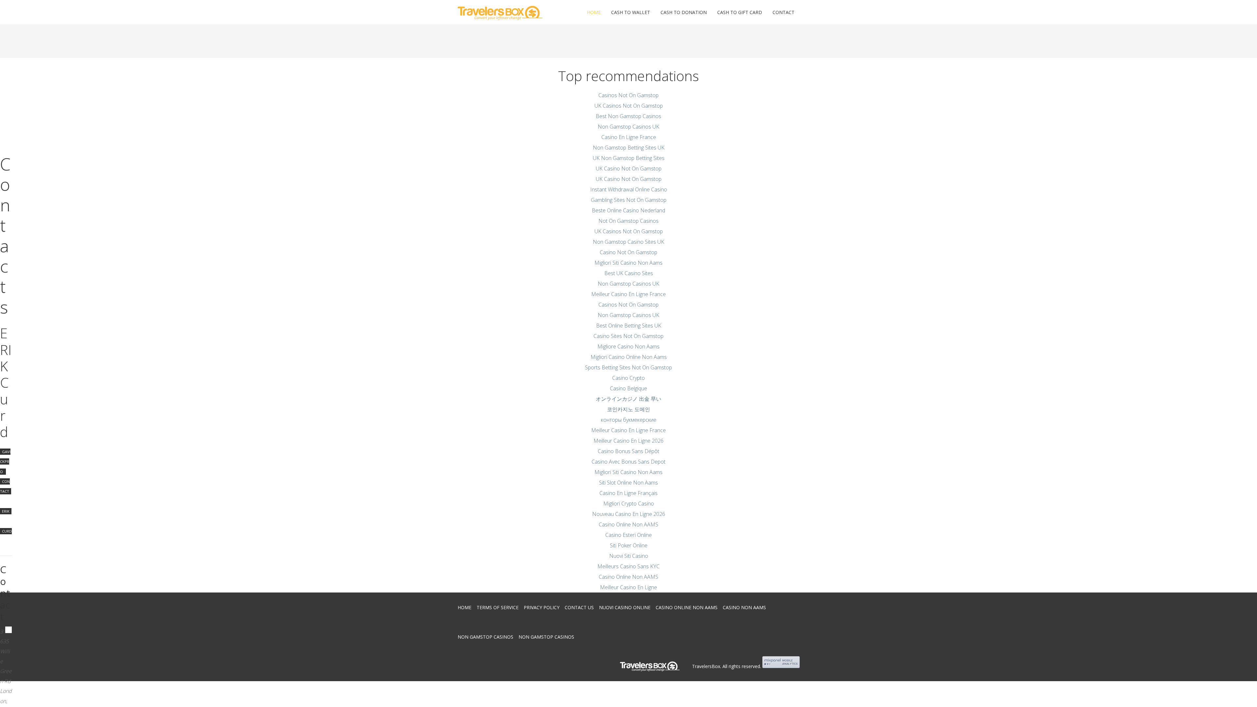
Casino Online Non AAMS (628, 524)
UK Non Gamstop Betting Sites (629, 158)
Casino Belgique (628, 388)
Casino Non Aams (744, 607)
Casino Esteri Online (628, 535)
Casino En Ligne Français (628, 493)
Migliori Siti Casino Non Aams (628, 262)
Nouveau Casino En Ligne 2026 (628, 514)
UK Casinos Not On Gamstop (628, 105)
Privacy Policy (541, 607)
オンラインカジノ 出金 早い (628, 398)
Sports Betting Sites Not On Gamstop (628, 367)
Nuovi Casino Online (624, 607)
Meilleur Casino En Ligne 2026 (628, 440)
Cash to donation (684, 12)
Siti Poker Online (628, 545)
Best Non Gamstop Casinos (628, 116)
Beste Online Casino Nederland (628, 210)
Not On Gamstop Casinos (628, 220)
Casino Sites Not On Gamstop (628, 336)
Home (594, 12)
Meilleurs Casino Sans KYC (628, 566)
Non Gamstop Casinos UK (628, 126)
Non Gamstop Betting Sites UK (629, 147)
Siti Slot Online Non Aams (628, 482)
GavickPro (5, 461)
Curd (7, 531)
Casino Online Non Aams (687, 607)
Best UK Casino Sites (628, 273)
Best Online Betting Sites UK (628, 325)
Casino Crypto (628, 377)
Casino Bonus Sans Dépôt (628, 451)
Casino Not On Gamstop (628, 252)
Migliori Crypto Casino (628, 503)
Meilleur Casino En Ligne (628, 587)
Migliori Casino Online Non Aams (629, 357)
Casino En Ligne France (628, 137)
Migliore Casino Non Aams (628, 346)
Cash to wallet (630, 12)
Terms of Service (498, 607)
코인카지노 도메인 (628, 409)
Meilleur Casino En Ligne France (628, 294)
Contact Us (579, 607)
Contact (783, 12)
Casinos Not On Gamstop (628, 95)
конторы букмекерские (628, 419)
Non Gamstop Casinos (485, 637)
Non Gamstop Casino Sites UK (628, 241)
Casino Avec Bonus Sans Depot (628, 461)
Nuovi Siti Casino (628, 555)
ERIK (5, 511)
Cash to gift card (739, 12)
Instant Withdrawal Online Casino (628, 189)
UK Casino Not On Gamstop (629, 168)
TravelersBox (706, 666)
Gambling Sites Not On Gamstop (628, 199)
